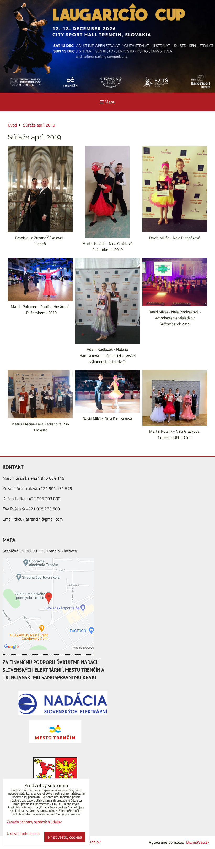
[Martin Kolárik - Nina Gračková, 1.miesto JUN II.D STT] (174, 398)
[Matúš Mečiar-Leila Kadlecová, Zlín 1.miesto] (40, 394)
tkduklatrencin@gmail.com (38, 519)
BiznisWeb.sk (197, 842)
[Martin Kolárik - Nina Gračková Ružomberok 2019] (107, 192)
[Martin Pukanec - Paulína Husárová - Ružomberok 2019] (40, 279)
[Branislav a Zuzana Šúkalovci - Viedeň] (40, 189)
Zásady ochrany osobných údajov (34, 822)
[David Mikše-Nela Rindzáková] (107, 391)
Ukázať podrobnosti (23, 833)
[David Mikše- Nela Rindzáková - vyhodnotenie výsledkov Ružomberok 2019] (174, 282)
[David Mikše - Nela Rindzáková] (174, 189)
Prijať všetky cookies (65, 837)
